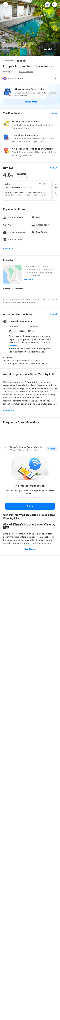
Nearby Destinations (13, 288)
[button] (12, 274)
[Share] (54, 4)
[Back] (5, 4)
